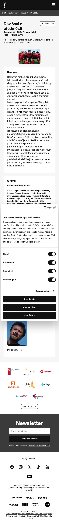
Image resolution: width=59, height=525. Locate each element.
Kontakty (29, 518)
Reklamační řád (33, 516)
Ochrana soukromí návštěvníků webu (32, 514)
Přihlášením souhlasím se (29, 445)
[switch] (52, 262)
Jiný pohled (9, 32)
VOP (50, 514)
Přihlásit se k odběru (29, 439)
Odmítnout (29, 315)
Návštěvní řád (11, 514)
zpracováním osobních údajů (39, 445)
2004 (19, 32)
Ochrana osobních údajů (15, 516)
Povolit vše (29, 299)
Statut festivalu (46, 516)
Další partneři (28, 406)
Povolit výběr (29, 307)
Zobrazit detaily (43, 291)
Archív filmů (46, 23)
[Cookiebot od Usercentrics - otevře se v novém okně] (44, 208)
